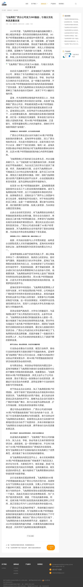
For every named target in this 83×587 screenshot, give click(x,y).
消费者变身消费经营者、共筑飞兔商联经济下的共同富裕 (72, 41)
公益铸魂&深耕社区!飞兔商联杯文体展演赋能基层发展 (72, 33)
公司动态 (16, 568)
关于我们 (33, 4)
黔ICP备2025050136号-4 (35, 580)
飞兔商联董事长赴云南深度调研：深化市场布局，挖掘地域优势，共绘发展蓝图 (72, 30)
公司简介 (4, 568)
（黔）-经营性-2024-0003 (27, 584)
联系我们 (61, 4)
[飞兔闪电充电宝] (67, 55)
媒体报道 (16, 10)
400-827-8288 (57, 569)
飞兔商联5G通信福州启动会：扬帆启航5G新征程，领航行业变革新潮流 (72, 19)
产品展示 (53, 4)
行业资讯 (16, 571)
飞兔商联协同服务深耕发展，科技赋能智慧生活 (22, 545)
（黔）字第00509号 (44, 586)
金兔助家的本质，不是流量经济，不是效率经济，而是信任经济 (72, 22)
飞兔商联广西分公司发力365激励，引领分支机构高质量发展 (72, 44)
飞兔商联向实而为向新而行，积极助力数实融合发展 (72, 27)
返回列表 (51, 547)
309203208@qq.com (58, 573)
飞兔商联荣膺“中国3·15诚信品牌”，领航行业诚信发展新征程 (25, 547)
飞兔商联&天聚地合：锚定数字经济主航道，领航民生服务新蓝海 (72, 35)
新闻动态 (43, 4)
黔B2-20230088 (22, 586)
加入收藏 (31, 536)
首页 (27, 4)
